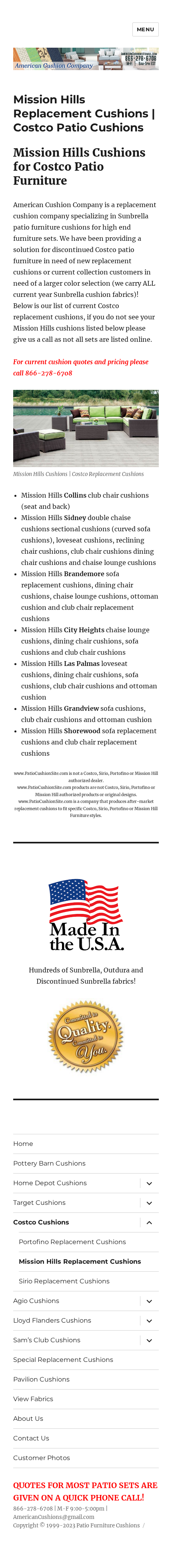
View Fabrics (33, 1399)
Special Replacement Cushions (63, 1360)
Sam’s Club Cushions (46, 1340)
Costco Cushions (41, 1222)
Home (23, 1144)
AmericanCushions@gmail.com (53, 1517)
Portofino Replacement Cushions (72, 1242)
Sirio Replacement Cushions (64, 1281)
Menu (145, 29)
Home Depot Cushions (50, 1183)
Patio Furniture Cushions (108, 1525)
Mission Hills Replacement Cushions (80, 1261)
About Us (28, 1418)
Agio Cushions (36, 1301)
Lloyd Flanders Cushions (52, 1320)
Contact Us (31, 1438)
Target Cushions (39, 1202)
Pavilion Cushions (41, 1379)
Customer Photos (41, 1458)
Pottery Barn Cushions (49, 1163)
